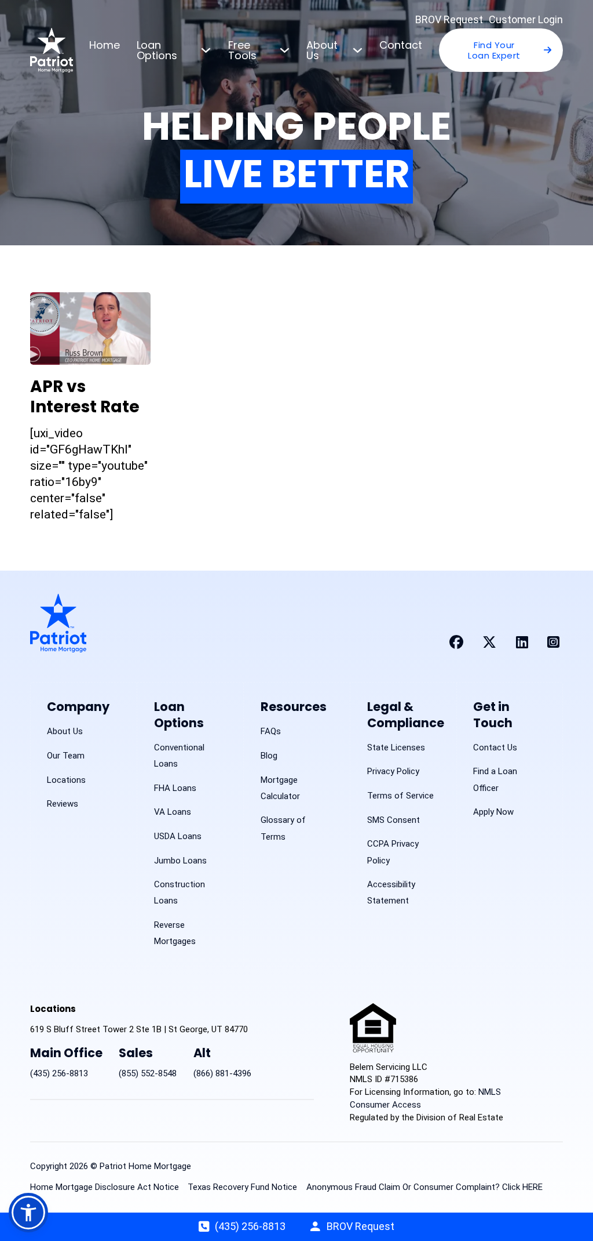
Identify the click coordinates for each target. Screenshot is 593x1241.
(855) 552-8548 (148, 1073)
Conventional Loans (179, 755)
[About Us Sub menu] (357, 50)
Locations (66, 780)
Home (104, 45)
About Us (322, 50)
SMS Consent (393, 820)
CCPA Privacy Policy (393, 852)
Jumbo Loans (180, 860)
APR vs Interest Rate (85, 396)
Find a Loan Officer (495, 779)
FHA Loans (175, 788)
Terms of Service (400, 795)
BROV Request (449, 19)
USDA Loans (178, 836)
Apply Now (493, 812)
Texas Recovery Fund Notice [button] (242, 1187)
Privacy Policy (393, 771)
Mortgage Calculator (280, 788)
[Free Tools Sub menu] (284, 50)
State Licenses (396, 747)
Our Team (66, 755)
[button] (28, 1212)
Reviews (62, 804)
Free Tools (242, 50)
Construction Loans (179, 892)
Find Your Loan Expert (494, 50)
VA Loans (172, 812)
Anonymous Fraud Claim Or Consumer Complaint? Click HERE (424, 1187)
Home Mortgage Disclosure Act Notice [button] (104, 1187)
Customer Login (526, 19)
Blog (269, 755)
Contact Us (495, 747)
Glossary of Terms (283, 828)
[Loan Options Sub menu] (205, 50)
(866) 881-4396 (222, 1073)
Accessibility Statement (391, 892)
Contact (400, 45)
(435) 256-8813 (59, 1073)
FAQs (271, 731)
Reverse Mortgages (175, 933)
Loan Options (157, 50)
